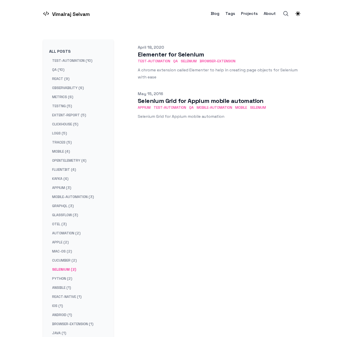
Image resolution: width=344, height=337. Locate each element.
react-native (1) (67, 296)
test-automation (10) (72, 60)
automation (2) (66, 233)
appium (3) (61, 187)
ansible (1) (61, 287)
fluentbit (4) (64, 169)
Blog (215, 13)
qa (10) (58, 69)
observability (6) (68, 88)
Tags (230, 13)
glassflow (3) (65, 215)
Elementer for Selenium (171, 54)
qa (175, 61)
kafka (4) (60, 178)
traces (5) (62, 142)
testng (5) (62, 106)
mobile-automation (214, 107)
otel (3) (59, 224)
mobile (241, 107)
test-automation (154, 61)
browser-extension (217, 61)
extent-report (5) (69, 115)
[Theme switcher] (298, 14)
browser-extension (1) (72, 324)
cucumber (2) (64, 260)
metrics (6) (62, 97)
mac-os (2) (62, 251)
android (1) (62, 315)
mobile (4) (61, 151)
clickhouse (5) (65, 124)
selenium (189, 61)
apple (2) (60, 242)
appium (144, 107)
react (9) (61, 78)
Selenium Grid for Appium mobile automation (201, 101)
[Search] (286, 14)
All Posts (60, 51)
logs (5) (59, 133)
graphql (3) (63, 206)
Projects (249, 13)
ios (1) (57, 305)
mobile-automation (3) (73, 196)
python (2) (62, 278)
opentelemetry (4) (69, 160)
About (270, 13)
